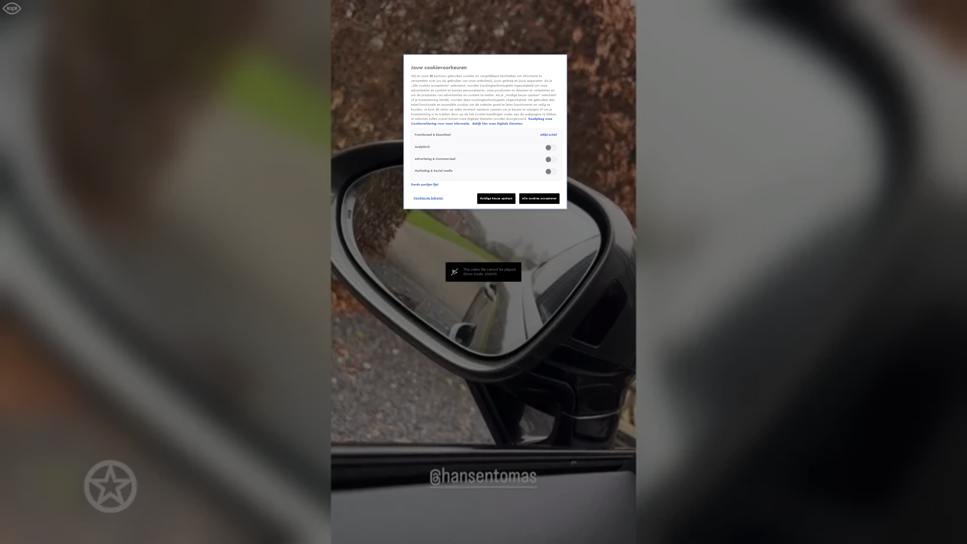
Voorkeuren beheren (428, 198)
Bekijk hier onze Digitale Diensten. (497, 123)
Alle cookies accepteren (539, 198)
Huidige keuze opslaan (496, 198)
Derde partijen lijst (424, 184)
